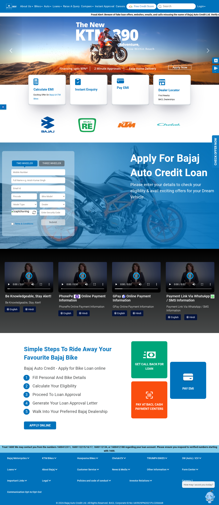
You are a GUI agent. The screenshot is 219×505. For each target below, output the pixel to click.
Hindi (31, 309)
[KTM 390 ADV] (109, 50)
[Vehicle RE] (87, 124)
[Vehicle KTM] (126, 124)
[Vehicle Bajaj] (47, 124)
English (13, 309)
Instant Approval (104, 6)
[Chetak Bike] (169, 124)
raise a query (71, 6)
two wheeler (24, 163)
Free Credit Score (144, 6)
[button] (11, 50)
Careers (120, 6)
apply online (40, 425)
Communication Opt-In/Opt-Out (24, 492)
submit (53, 222)
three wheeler (51, 163)
